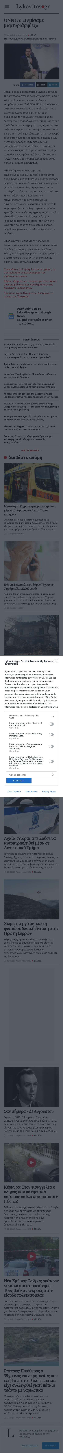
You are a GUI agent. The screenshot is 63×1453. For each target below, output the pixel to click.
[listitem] (31, 717)
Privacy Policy (49, 791)
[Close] (57, 662)
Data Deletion (14, 791)
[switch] (51, 724)
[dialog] (31, 726)
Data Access (31, 791)
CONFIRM (19, 781)
